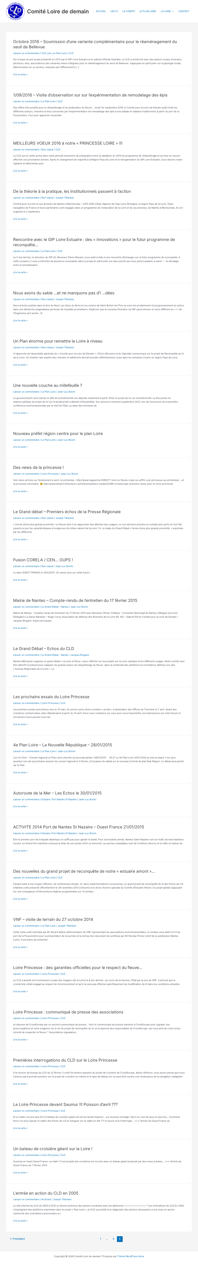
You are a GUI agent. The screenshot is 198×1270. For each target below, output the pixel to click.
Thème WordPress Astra (130, 1256)
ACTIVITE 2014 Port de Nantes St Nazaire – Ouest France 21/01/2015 (78, 827)
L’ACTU (114, 11)
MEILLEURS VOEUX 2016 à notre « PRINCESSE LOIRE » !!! (67, 143)
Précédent (17, 1238)
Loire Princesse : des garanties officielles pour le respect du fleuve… (77, 967)
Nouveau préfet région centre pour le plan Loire (58, 433)
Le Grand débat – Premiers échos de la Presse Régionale (67, 511)
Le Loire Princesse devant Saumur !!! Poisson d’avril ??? (65, 1104)
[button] (172, 11)
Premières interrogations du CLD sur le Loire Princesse (65, 1060)
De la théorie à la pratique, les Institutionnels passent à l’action (72, 191)
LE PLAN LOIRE (148, 11)
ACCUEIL (101, 11)
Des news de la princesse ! (38, 467)
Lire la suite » (20, 74)
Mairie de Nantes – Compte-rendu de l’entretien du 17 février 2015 (75, 600)
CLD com (46, 53)
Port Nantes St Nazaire (64, 799)
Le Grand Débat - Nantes (55, 606)
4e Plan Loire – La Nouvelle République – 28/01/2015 (62, 744)
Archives (46, 1199)
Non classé (47, 149)
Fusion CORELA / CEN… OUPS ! (43, 559)
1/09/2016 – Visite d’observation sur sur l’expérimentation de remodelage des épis (90, 95)
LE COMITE (129, 11)
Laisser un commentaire (26, 53)
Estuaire (45, 799)
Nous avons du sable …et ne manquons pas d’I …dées (63, 292)
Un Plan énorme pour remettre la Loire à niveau (57, 341)
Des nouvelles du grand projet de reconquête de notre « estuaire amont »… (84, 871)
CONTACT (183, 11)
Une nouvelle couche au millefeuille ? (47, 385)
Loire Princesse (50, 473)
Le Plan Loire (60, 53)
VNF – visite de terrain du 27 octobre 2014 (53, 919)
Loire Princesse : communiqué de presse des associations (68, 1012)
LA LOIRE (166, 11)
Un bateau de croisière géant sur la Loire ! (52, 1148)
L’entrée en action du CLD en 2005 (45, 1193)
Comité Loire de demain (58, 11)
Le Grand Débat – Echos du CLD (43, 648)
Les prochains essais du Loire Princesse (51, 696)
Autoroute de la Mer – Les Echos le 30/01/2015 (57, 793)
